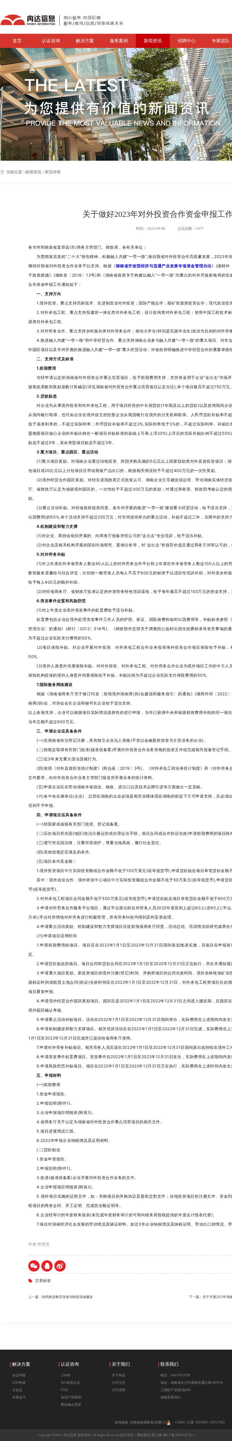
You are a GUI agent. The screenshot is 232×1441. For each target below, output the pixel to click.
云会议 (17, 1390)
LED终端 (18, 1383)
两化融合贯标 (71, 1405)
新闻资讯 (153, 40)
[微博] (60, 1266)
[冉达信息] (61, 17)
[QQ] (47, 1266)
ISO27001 (218, 1422)
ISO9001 (202, 1422)
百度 (190, 1422)
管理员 (43, 1244)
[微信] (34, 1266)
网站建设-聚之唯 (149, 1435)
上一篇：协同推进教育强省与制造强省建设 (60, 1297)
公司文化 (118, 1383)
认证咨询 (51, 40)
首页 (17, 40)
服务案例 (119, 40)
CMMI (65, 1375)
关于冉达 (118, 1375)
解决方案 (85, 40)
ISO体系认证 (70, 1383)
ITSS (64, 1390)
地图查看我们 (170, 1397)
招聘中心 (187, 40)
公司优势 (118, 1390)
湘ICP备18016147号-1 (179, 1435)
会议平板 (19, 1375)
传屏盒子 (19, 1397)
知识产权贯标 (71, 1397)
